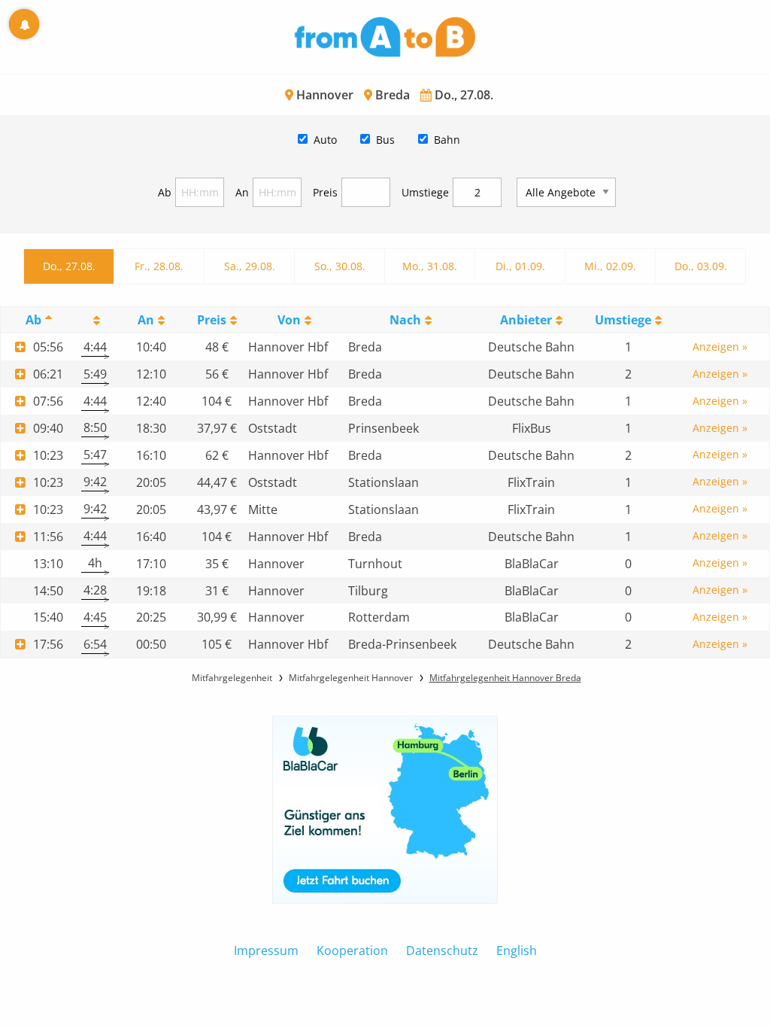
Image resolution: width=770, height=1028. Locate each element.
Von (289, 320)
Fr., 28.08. (159, 266)
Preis (325, 192)
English (516, 950)
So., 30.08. (339, 266)
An (242, 192)
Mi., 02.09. (610, 266)
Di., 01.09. (520, 266)
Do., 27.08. (69, 266)
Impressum (266, 950)
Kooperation (352, 950)
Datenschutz (442, 950)
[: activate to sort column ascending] (95, 320)
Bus (385, 139)
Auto (325, 139)
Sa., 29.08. (249, 266)
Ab (164, 192)
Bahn (447, 139)
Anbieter (526, 320)
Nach (405, 320)
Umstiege (425, 192)
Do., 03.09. (701, 266)
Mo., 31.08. (429, 266)
